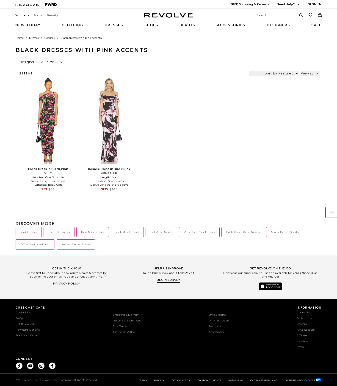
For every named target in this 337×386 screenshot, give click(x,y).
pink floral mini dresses (199, 232)
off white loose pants (35, 244)
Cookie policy (181, 380)
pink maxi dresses (127, 232)
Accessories (231, 25)
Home (20, 38)
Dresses (114, 25)
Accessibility (216, 332)
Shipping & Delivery (126, 314)
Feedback (215, 326)
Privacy (159, 380)
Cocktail (49, 38)
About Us (303, 312)
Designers (278, 25)
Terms (143, 380)
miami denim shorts (284, 232)
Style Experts (217, 314)
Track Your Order (27, 335)
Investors (302, 341)
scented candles (59, 232)
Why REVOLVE (219, 320)
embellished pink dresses (243, 232)
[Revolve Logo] (168, 18)
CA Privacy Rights (209, 380)
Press (300, 347)
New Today (27, 25)
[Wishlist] (310, 15)
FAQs (19, 318)
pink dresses (28, 232)
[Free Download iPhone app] (270, 290)
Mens (38, 15)
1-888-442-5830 (27, 324)
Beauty (52, 15)
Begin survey (168, 279)
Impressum (235, 380)
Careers (302, 324)
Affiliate (302, 335)
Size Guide (120, 326)
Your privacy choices (300, 380)
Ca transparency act (264, 380)
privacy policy (66, 283)
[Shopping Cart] (320, 15)
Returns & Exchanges (127, 320)
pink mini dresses (92, 232)
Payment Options (28, 329)
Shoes (151, 25)
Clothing (72, 25)
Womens (22, 15)
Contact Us (23, 312)
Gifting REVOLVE (124, 332)
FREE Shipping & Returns (249, 4)
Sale (316, 25)
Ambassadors (306, 329)
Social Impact (306, 318)
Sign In (315, 4)
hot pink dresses (161, 232)
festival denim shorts (75, 244)
